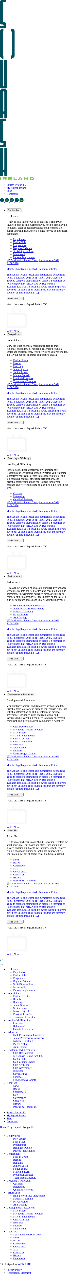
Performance (14, 576)
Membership (19, 254)
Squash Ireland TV (16, 184)
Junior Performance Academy (28, 608)
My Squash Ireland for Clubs (28, 729)
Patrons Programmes (24, 257)
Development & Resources (21, 694)
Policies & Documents (24, 880)
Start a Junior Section (24, 735)
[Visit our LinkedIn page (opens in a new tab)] (21, 201)
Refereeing (19, 496)
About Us (12, 830)
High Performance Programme (29, 605)
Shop (9, 190)
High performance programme (29, 1195)
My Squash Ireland (16, 187)
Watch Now (13, 331)
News (16, 859)
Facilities (17, 750)
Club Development (23, 726)
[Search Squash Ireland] (1, 960)
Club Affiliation (21, 738)
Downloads (19, 1258)
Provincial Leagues (23, 378)
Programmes (19, 245)
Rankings (18, 366)
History (17, 877)
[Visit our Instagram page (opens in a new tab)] (12, 201)
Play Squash (19, 239)
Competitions (14, 334)
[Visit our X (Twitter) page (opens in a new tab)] (7, 201)
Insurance (18, 744)
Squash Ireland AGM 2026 (27, 1234)
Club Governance (22, 741)
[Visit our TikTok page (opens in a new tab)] (17, 201)
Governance (19, 871)
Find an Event (20, 360)
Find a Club (19, 242)
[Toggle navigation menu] (1, 964)
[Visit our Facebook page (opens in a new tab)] (2, 201)
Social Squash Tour (23, 251)
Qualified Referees (23, 499)
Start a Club (19, 732)
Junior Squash (20, 369)
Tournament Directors (24, 381)
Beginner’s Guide (22, 248)
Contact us (12, 193)
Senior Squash (20, 372)
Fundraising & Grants (24, 753)
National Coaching (23, 611)
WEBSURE (24, 1264)
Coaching (18, 493)
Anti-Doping (20, 617)
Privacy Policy (14, 1269)
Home (3, 1127)
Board (16, 862)
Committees (19, 865)
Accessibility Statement (19, 1272)
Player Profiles (20, 614)
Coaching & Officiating (18, 458)
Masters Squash (21, 375)
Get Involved (14, 210)
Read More (13, 298)
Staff (15, 868)
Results (17, 363)
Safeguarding (20, 747)
